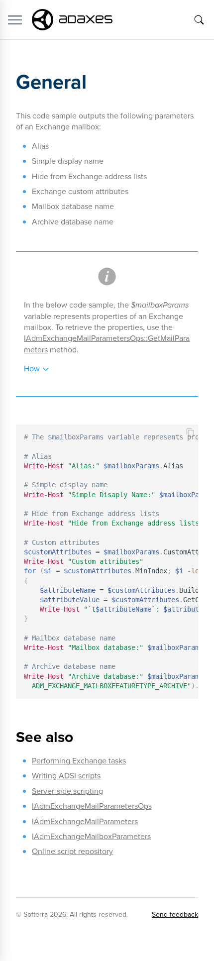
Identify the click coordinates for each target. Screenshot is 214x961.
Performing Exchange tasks (79, 760)
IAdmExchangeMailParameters (85, 821)
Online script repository (72, 851)
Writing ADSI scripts (66, 775)
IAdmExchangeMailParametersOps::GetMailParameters (107, 343)
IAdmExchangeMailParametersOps (92, 806)
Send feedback (175, 914)
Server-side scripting (67, 791)
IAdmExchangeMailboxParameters (91, 836)
